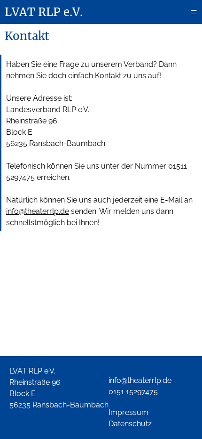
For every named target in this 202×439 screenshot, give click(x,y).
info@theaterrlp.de (37, 211)
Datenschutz (130, 423)
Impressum (128, 412)
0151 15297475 (133, 391)
